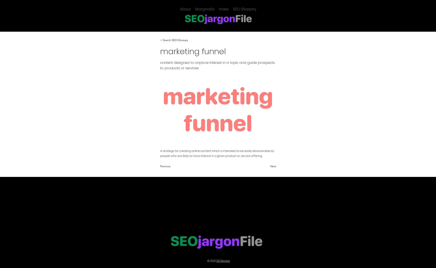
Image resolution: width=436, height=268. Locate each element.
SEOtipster (223, 261)
